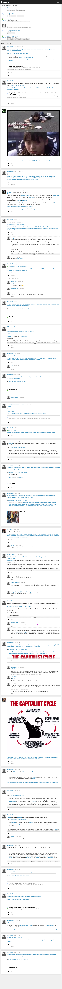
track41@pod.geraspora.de (13, 30)
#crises (25, 956)
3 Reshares (12, 184)
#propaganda (24, 178)
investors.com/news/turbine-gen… (19, 850)
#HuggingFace (31, 771)
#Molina (21, 477)
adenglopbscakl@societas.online (19, 238)
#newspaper (44, 176)
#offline (30, 925)
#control (18, 378)
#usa (12, 160)
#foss (43, 358)
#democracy (12, 10)
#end (15, 358)
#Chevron (50, 857)
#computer (32, 359)
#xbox (8, 929)
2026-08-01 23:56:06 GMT (23, 899)
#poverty (31, 646)
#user (39, 304)
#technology (13, 88)
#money (34, 176)
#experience (24, 270)
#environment (10, 89)
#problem (16, 89)
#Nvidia (9, 817)
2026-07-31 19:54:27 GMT (23, 959)
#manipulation (16, 178)
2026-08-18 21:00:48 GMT (23, 309)
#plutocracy (36, 178)
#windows (26, 358)
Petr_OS (9, 19)
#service (40, 929)
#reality (22, 432)
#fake (39, 228)
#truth (17, 632)
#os (23, 358)
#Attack (24, 771)
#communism (27, 160)
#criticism (9, 179)
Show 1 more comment (13, 278)
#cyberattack (28, 782)
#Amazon (11, 859)
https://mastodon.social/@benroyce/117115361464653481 (20, 331)
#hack (32, 782)
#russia (15, 334)
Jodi (12, 576)
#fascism (14, 497)
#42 (7, 16)
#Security (10, 443)
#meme (9, 160)
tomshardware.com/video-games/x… (27, 923)
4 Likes (11, 211)
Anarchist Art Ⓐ (12, 875)
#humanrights (12, 505)
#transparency (12, 801)
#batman (29, 502)
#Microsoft (28, 857)
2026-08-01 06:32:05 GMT (23, 875)
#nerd (46, 358)
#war (19, 200)
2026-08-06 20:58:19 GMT (21, 472)
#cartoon (11, 477)
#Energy (18, 824)
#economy (18, 10)
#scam (21, 227)
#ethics (22, 497)
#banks (8, 10)
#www (42, 49)
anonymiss (11, 500)
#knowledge (38, 896)
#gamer (17, 929)
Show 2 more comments (13, 664)
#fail (33, 160)
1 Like (11, 100)
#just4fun (38, 359)
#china (24, 49)
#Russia (56, 202)
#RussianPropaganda (32, 209)
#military (37, 467)
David (12, 292)
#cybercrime (22, 228)
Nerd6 (8, 109)
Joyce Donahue (12, 309)
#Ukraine (24, 200)
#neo (41, 227)
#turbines (17, 856)
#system (17, 227)
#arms (41, 467)
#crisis (33, 778)
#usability (18, 270)
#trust (8, 228)
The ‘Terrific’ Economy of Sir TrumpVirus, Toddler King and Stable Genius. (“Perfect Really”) (30, 557)
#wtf (58, 929)
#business (24, 505)
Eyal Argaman (10, 24)
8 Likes (11, 272)
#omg (55, 929)
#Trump (34, 801)
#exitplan (48, 227)
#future (39, 88)
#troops (28, 202)
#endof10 (55, 358)
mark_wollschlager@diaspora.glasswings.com (22, 592)
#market (25, 940)
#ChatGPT (31, 822)
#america (16, 160)
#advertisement (22, 268)
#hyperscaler (46, 856)
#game (21, 925)
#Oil (24, 793)
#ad (17, 268)
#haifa (30, 27)
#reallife (27, 432)
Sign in (59, 2)
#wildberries (10, 334)
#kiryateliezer (10, 27)
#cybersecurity (14, 49)
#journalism (10, 178)
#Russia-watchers (25, 195)
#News (8, 560)
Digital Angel (11, 54)
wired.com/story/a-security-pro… (18, 447)
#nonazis (9, 497)
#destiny (17, 228)
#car (20, 467)
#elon (17, 495)
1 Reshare (12, 103)
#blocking (39, 432)
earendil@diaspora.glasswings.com (16, 404)
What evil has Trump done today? (19, 606)
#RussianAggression (21, 209)
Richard (13, 545)
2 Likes (11, 72)
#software (13, 304)
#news (18, 21)
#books (8, 38)
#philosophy (27, 38)
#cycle (54, 645)
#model (34, 777)
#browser (36, 49)
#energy (11, 857)
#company (45, 268)
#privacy (14, 50)
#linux (24, 10)
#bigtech (21, 179)
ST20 (13, 283)
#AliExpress (32, 56)
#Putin (10, 193)
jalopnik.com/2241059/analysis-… (18, 85)
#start (12, 358)
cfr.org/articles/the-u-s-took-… (18, 795)
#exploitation (32, 652)
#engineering (13, 38)
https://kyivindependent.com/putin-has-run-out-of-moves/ (20, 206)
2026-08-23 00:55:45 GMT (22, 54)
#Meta (37, 857)
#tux (23, 359)
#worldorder (31, 179)
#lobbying (38, 495)
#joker (33, 502)
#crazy (45, 504)
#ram (17, 940)
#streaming (37, 268)
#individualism (25, 27)
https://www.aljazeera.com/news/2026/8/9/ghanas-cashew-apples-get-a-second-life (26, 413)
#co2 (18, 88)
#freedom (16, 176)
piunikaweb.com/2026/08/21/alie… (26, 57)
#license (21, 929)
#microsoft (39, 358)
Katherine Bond (15, 622)
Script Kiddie (10, 46)
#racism (19, 497)
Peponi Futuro (10, 13)
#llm (53, 782)
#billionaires (29, 176)
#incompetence (50, 925)
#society (51, 160)
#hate (54, 268)
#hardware (13, 940)
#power (36, 653)
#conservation (10, 411)
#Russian (23, 202)
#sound (11, 59)
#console (25, 925)
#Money (42, 793)
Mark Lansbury (10, 190)
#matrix (38, 227)
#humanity (24, 504)
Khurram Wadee (15, 288)
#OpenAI (15, 771)
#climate (22, 88)
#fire (20, 954)
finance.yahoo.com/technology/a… (19, 819)
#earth (48, 88)
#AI (8, 847)
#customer (52, 49)
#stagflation (56, 195)
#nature (52, 88)
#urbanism (15, 27)
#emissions (27, 88)
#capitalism (21, 160)
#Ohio (33, 824)
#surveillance (30, 49)
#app (58, 304)
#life (43, 432)
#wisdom (12, 228)
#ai (37, 88)
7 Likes (11, 435)
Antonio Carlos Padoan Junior (14, 36)
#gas (17, 467)
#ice (54, 652)
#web (39, 49)
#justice (21, 632)
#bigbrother (32, 377)
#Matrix (17, 222)
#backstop (13, 822)
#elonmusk (21, 495)
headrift (13, 257)
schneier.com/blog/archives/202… (19, 774)
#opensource (23, 21)
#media (49, 176)
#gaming (28, 21)
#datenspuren (13, 16)
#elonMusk (20, 652)
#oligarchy (30, 178)
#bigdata (37, 377)
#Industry (28, 793)
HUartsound (11, 472)
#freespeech (22, 176)
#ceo (29, 304)
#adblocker (17, 432)
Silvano (8, 7)
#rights (25, 632)
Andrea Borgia (14, 397)
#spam (25, 227)
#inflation (31, 197)
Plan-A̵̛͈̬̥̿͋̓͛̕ (13, 669)
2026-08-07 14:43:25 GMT (21, 500)
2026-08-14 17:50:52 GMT (23, 381)
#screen (18, 304)
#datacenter (33, 88)
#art (9, 16)
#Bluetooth (50, 56)
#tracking (20, 49)
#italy (21, 10)
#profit (8, 229)
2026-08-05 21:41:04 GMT (21, 649)
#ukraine (9, 336)
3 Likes (11, 182)
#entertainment (44, 228)
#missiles (45, 467)
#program (54, 304)
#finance (38, 176)
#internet (18, 50)
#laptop (31, 358)
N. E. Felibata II (11, 327)
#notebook (27, 359)
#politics (9, 33)
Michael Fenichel (11, 554)
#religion (18, 38)
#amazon (20, 334)
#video (32, 268)
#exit (44, 227)
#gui (21, 304)
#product (51, 268)
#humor (50, 358)
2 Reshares (12, 75)
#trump (50, 467)
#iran (12, 467)
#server (25, 929)
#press (53, 176)
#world (36, 179)
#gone (20, 940)
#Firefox (12, 56)
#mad (42, 504)
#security (9, 50)
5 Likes (11, 912)
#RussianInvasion (11, 209)
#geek (22, 16)
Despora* (5, 2)
